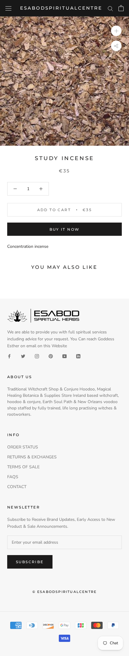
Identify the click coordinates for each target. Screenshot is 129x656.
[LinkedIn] (78, 356)
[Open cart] (121, 8)
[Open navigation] (8, 8)
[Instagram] (37, 356)
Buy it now (65, 229)
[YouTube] (64, 356)
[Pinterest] (51, 356)
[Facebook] (9, 356)
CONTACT (16, 487)
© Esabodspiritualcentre (64, 592)
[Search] (110, 8)
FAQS (12, 477)
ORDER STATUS (22, 447)
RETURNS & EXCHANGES (32, 457)
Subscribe (30, 562)
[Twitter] (23, 356)
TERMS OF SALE (23, 467)
